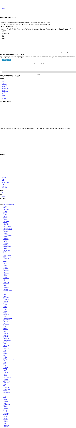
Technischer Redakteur (6, 282)
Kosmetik (4, 251)
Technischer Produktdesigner (7, 281)
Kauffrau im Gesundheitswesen (7, 340)
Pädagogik (4, 412)
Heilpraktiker (3, 90)
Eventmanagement (4, 85)
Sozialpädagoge (5, 375)
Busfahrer (4, 308)
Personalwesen (5, 266)
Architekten (4, 207)
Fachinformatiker (5, 225)
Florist (4, 323)
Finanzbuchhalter (5, 231)
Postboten (4, 363)
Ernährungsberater (4, 84)
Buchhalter (4, 305)
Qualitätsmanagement (6, 273)
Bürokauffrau (5, 307)
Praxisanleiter (5, 269)
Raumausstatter (5, 365)
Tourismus (4, 423)
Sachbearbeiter (5, 368)
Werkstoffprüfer (5, 286)
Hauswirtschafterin (5, 238)
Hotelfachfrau (5, 241)
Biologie (3, 81)
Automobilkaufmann (6, 208)
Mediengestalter (5, 353)
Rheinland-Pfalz (4, 184)
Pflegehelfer (4, 358)
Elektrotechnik (4, 82)
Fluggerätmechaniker (6, 324)
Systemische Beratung (6, 279)
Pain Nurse (4, 262)
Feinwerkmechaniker (6, 230)
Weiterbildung (3, 8)
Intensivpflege (5, 244)
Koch (4, 342)
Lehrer (4, 349)
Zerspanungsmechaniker (6, 291)
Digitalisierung (5, 219)
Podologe (4, 362)
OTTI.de (4, 204)
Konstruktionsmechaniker (6, 250)
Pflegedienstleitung (5, 268)
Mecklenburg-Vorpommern (5, 182)
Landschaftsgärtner (5, 347)
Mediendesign (3, 96)
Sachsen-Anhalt (4, 186)
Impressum (7, 204)
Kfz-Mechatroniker (5, 247)
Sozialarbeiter (5, 274)
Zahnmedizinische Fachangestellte (7, 290)
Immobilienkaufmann (6, 335)
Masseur (4, 352)
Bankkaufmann (5, 298)
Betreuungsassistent (5, 303)
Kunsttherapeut (5, 252)
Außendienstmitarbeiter (6, 209)
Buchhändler (5, 306)
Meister (4, 259)
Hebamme (4, 331)
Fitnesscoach (5, 402)
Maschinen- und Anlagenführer (7, 255)
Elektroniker (5, 220)
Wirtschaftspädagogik (6, 425)
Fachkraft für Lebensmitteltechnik (7, 228)
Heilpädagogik (5, 405)
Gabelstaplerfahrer (5, 234)
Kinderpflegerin (5, 248)
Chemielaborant (5, 217)
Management (5, 254)
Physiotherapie (5, 416)
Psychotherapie (5, 417)
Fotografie (3, 87)
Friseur (4, 325)
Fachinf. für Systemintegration (7, 226)
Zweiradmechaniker (5, 393)
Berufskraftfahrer (5, 301)
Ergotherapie (3, 83)
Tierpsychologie (5, 422)
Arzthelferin (4, 296)
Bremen (3, 180)
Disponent (4, 312)
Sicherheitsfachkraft (5, 371)
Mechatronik (3, 95)
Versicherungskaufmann (6, 388)
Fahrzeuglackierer (5, 321)
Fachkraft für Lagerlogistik (6, 319)
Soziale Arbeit (5, 275)
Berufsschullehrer (5, 302)
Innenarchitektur (4, 92)
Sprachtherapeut (5, 277)
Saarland (3, 185)
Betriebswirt (5, 214)
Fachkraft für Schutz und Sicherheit (7, 229)
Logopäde (4, 350)
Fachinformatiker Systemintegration (7, 318)
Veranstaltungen (4, 191)
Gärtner (4, 327)
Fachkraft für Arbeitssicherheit (7, 227)
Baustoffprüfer (5, 211)
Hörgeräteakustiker (5, 333)
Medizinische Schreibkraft (6, 258)
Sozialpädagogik (5, 276)
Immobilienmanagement (5, 91)
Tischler (4, 284)
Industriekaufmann (5, 242)
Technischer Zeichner (6, 283)
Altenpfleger (5, 206)
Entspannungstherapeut (6, 314)
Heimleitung (5, 240)
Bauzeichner (5, 212)
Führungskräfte (5, 233)
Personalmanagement (4, 97)
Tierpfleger (4, 384)
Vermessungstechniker (6, 387)
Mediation (4, 256)
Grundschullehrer (5, 329)
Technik (4, 280)
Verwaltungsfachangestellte (6, 389)
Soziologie (4, 420)
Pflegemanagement (4, 98)
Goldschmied (5, 328)
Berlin (2, 178)
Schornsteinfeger (5, 369)
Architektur (4, 395)
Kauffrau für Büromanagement (7, 246)
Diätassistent (5, 311)
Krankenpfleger (5, 346)
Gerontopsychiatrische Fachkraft (7, 235)
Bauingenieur (3, 80)
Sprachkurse (3, 193)
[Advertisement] (38, 45)
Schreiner (4, 370)
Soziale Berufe (5, 374)
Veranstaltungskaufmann (6, 386)
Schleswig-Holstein (4, 187)
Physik (3, 99)
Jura (2, 93)
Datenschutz (10, 204)
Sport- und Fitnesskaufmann (7, 377)
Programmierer (5, 364)
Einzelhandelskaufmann (6, 221)
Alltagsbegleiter (5, 293)
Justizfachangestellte (6, 245)
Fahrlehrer (4, 320)
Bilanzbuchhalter (5, 215)
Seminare (3, 192)
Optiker (4, 355)
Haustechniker (5, 237)
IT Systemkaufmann (6, 338)
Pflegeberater (5, 267)
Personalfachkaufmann (6, 264)
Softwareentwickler (5, 372)
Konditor (4, 343)
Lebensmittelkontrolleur (6, 348)
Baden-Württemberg (4, 177)
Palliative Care (5, 263)
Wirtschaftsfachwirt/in (6, 287)
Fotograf (4, 326)
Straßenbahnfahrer (5, 379)
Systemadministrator (6, 380)
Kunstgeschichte (5, 410)
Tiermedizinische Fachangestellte (7, 383)
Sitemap (13, 204)
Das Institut (3, 196)
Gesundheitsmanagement (5, 88)
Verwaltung (4, 285)
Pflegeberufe (5, 357)
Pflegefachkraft (5, 361)
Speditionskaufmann (6, 278)
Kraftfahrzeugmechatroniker (7, 344)
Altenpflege (4, 294)
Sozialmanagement (5, 419)
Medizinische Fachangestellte (7, 257)
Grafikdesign (3, 89)
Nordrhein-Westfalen (4, 183)
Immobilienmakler (5, 336)
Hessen (3, 181)
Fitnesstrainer (3, 86)
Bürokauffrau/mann (5, 216)
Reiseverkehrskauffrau (6, 366)
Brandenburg (3, 179)
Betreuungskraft (5, 213)
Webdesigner (5, 390)
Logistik (4, 253)
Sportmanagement (5, 421)
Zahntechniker (5, 391)
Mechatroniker (4, 156)
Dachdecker (4, 218)
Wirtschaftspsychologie (6, 426)
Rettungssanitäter (5, 367)
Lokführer (4, 351)
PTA (4, 272)
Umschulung (3, 7)
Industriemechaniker (6, 243)
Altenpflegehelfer (5, 295)
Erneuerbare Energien (6, 224)
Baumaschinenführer (6, 299)
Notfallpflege (5, 261)
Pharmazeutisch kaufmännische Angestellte (8, 359)
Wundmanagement (5, 289)
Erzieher (4, 316)
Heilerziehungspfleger (6, 239)
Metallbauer (4, 260)
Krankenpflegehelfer (6, 345)
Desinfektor (4, 310)
